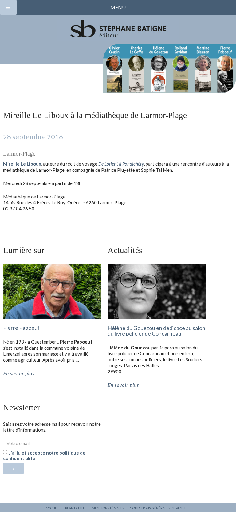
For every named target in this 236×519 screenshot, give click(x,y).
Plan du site (75, 508)
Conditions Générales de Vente (158, 508)
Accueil (52, 508)
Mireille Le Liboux (22, 164)
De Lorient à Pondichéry (121, 164)
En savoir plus (18, 373)
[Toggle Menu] (8, 7)
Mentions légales (108, 508)
